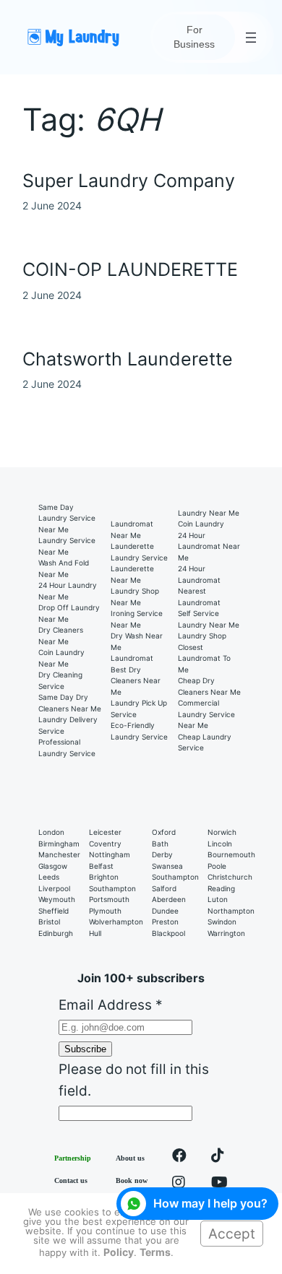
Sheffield (53, 910)
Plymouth (105, 910)
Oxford (164, 832)
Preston (165, 921)
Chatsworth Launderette (127, 359)
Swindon (222, 921)
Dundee (165, 910)
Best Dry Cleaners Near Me (136, 680)
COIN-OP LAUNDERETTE (130, 269)
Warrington (226, 933)
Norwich (222, 832)
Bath (160, 843)
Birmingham (59, 843)
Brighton (104, 876)
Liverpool (54, 888)
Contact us (70, 1180)
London (51, 832)
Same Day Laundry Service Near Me (66, 518)
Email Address (111, 1004)
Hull (95, 933)
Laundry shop (202, 635)
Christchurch (230, 876)
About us (130, 1158)
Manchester (59, 854)
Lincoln (220, 843)
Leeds (48, 876)
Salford (164, 888)
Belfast (101, 866)
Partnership (72, 1158)
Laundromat (132, 658)
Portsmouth (109, 899)
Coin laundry (201, 523)
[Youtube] (219, 1185)
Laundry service (139, 557)
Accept (231, 1233)
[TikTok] (217, 1158)
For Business (194, 37)
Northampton (231, 910)
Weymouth (56, 899)
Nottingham (109, 854)
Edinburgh (55, 933)
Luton (218, 899)
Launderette (132, 546)
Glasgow (52, 866)
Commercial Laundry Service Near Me (206, 713)
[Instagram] (178, 1185)
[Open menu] (251, 37)
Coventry (105, 843)
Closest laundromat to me (204, 658)
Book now (132, 1180)
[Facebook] (179, 1158)
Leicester (105, 832)
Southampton (112, 888)
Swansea (167, 866)
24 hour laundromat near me (209, 546)
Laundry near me (208, 512)
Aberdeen (169, 899)
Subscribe (85, 1049)
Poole (217, 866)
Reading (221, 888)
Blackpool (168, 933)
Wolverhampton (116, 921)
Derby (162, 854)
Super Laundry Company (128, 180)
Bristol (49, 921)
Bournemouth (231, 854)
